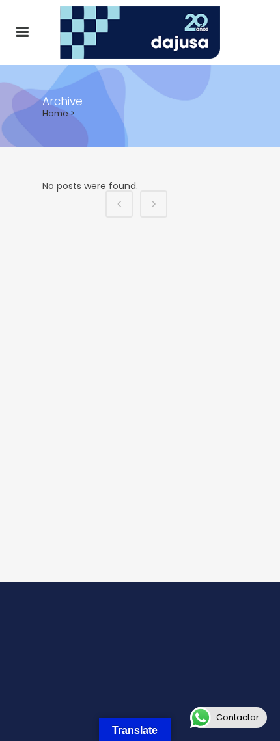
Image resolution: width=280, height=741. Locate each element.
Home (55, 113)
